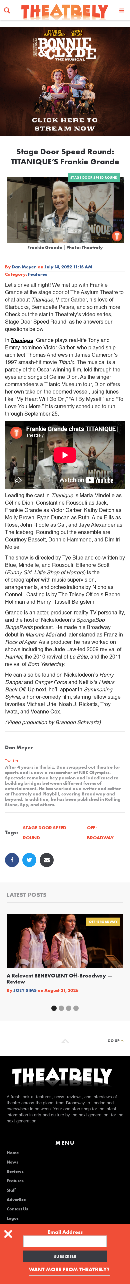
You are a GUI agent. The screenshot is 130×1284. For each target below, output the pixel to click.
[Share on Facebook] (12, 860)
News (12, 1162)
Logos (13, 1218)
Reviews (15, 1171)
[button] (122, 10)
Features (37, 274)
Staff (11, 1190)
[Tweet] (29, 860)
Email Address (65, 1232)
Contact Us (17, 1209)
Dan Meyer (24, 266)
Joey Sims (25, 990)
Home (13, 1152)
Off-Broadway (103, 922)
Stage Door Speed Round (94, 177)
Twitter (12, 761)
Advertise (16, 1199)
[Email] (47, 860)
